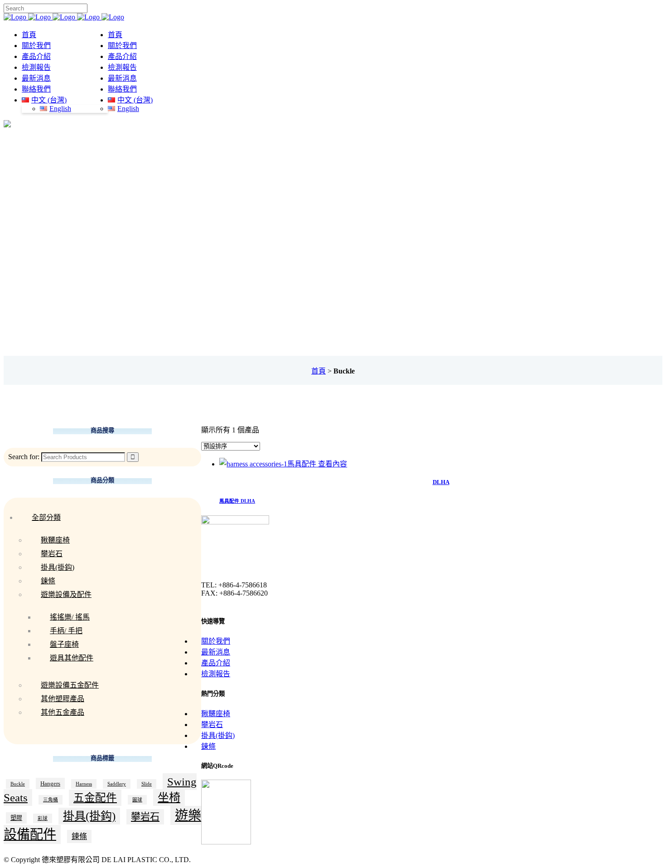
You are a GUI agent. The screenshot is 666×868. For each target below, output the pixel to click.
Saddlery (116, 783)
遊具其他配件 (71, 658)
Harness (84, 783)
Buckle (17, 783)
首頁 (318, 371)
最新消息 (215, 652)
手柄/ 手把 (66, 631)
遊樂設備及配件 (66, 594)
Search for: (23, 457)
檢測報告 (215, 674)
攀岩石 (52, 554)
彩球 (43, 818)
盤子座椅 (64, 644)
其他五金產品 (62, 712)
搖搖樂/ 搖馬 (70, 617)
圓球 (137, 799)
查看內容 (332, 464)
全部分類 (46, 517)
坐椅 (169, 797)
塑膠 (16, 818)
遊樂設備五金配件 (70, 685)
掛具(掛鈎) (57, 567)
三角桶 (50, 799)
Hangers (50, 783)
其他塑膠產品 (62, 699)
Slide (146, 783)
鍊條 (48, 581)
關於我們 (215, 641)
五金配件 (95, 798)
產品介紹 (215, 663)
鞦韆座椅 (55, 540)
